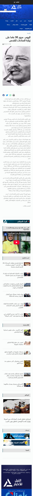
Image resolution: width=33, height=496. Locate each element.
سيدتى (18, 470)
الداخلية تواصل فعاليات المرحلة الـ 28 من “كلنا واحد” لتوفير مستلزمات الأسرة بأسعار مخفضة (13, 265)
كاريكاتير (27, 395)
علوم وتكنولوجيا (28, 28)
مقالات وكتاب (15, 24)
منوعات (21, 28)
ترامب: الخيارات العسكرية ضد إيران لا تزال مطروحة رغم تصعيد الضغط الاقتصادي (13, 275)
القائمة (17, 2)
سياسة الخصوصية (21, 472)
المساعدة (18, 473)
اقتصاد (11, 21)
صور (7, 470)
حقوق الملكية (14, 472)
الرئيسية (30, 21)
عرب (21, 21)
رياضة (7, 21)
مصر (25, 21)
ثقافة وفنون (5, 469)
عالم (17, 21)
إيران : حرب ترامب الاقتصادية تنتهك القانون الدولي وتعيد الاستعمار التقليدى (13, 305)
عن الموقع (28, 472)
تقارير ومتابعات (24, 24)
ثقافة (30, 24)
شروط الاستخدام (6, 472)
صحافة (8, 24)
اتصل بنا (14, 473)
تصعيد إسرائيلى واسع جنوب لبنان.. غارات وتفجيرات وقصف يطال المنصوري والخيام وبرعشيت (13, 375)
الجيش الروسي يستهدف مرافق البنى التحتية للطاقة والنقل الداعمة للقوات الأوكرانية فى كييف (13, 286)
